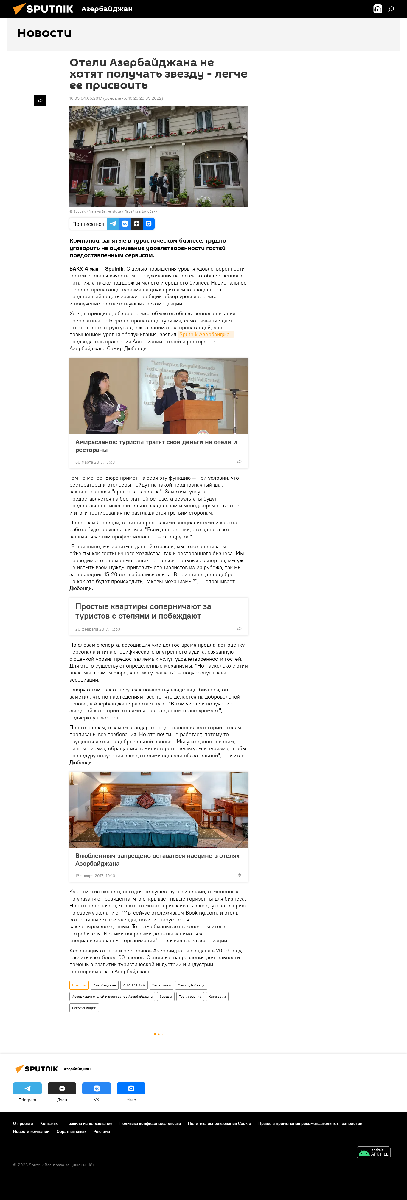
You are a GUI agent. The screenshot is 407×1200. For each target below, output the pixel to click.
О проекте (23, 1123)
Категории (217, 996)
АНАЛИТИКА (134, 985)
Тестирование (190, 996)
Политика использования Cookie (219, 1123)
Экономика (161, 985)
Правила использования (89, 1123)
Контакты (49, 1123)
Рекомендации (84, 1008)
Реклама (102, 1131)
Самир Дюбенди (191, 985)
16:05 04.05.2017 (85, 98)
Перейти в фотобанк (140, 211)
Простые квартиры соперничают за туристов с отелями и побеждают (143, 610)
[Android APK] (373, 1153)
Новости (79, 985)
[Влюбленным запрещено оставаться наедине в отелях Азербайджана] (158, 810)
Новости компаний (31, 1131)
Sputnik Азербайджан (205, 334)
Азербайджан (104, 985)
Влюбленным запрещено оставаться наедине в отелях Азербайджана (157, 859)
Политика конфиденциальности (150, 1123)
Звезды (166, 996)
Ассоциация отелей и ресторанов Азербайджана (112, 996)
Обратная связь (71, 1131)
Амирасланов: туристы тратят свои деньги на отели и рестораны (156, 445)
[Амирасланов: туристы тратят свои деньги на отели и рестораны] (158, 396)
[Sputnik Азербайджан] (45, 16)
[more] (239, 461)
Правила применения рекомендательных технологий (310, 1123)
